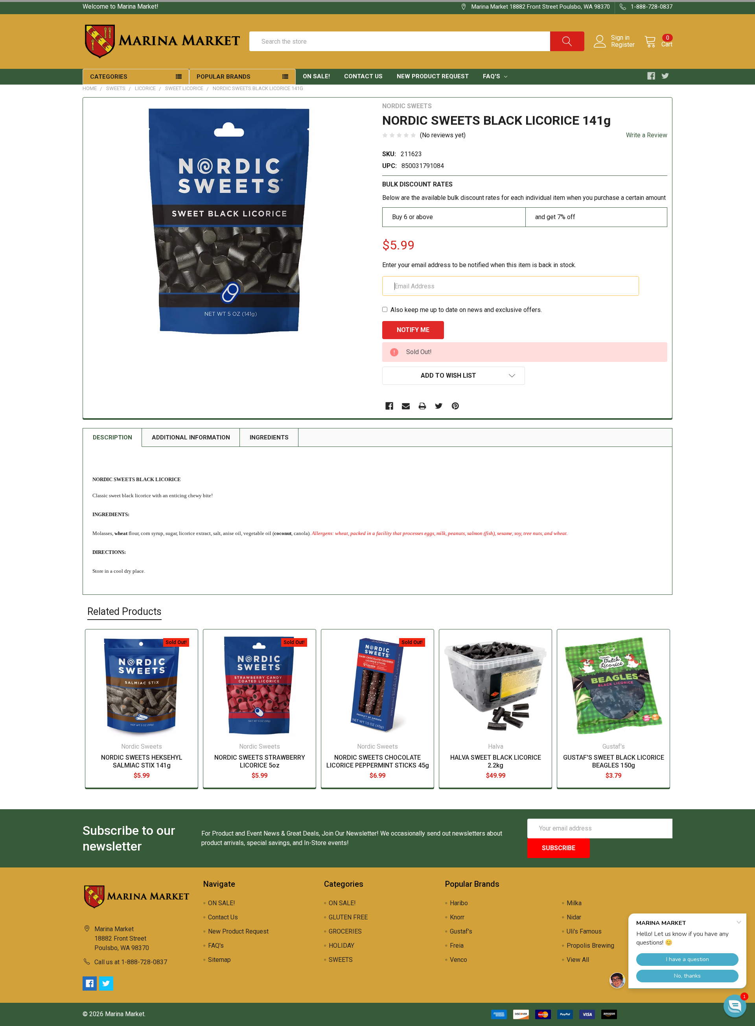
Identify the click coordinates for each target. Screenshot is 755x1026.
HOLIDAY (341, 945)
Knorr (457, 917)
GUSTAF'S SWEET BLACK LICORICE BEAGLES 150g (613, 761)
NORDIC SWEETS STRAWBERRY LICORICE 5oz (259, 761)
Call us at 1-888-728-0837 (130, 962)
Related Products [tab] (124, 611)
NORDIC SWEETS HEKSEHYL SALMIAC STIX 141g (141, 761)
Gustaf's (461, 931)
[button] (735, 1006)
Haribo (459, 903)
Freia (457, 945)
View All (578, 959)
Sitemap (219, 959)
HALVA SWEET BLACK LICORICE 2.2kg (495, 761)
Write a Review (646, 135)
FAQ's (492, 76)
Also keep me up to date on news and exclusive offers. (466, 310)
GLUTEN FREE (348, 917)
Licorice (145, 88)
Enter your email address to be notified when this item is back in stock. (479, 265)
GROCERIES (345, 931)
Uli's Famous (584, 931)
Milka (574, 903)
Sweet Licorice (184, 88)
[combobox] (416, 41)
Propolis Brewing (590, 945)
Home (90, 88)
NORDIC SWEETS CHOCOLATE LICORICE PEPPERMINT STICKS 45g (377, 761)
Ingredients (269, 437)
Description (112, 437)
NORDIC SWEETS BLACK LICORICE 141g (258, 88)
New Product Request (433, 76)
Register (623, 44)
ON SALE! (316, 76)
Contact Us (363, 76)
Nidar (574, 917)
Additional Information (191, 437)
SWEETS (115, 88)
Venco (458, 959)
